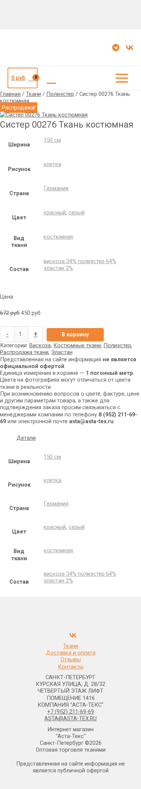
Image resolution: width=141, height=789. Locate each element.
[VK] (129, 47)
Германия (56, 188)
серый (76, 212)
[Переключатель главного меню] (121, 78)
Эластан (62, 352)
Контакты (70, 666)
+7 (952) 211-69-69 (70, 711)
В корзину (75, 334)
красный (55, 212)
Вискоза (40, 345)
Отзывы (71, 659)
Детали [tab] (26, 438)
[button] (51, 78)
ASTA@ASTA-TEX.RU (70, 718)
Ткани (33, 94)
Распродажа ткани (24, 352)
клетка (52, 164)
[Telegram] (116, 47)
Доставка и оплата (71, 652)
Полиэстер (60, 94)
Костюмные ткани (77, 345)
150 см (52, 140)
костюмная (58, 236)
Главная (10, 94)
